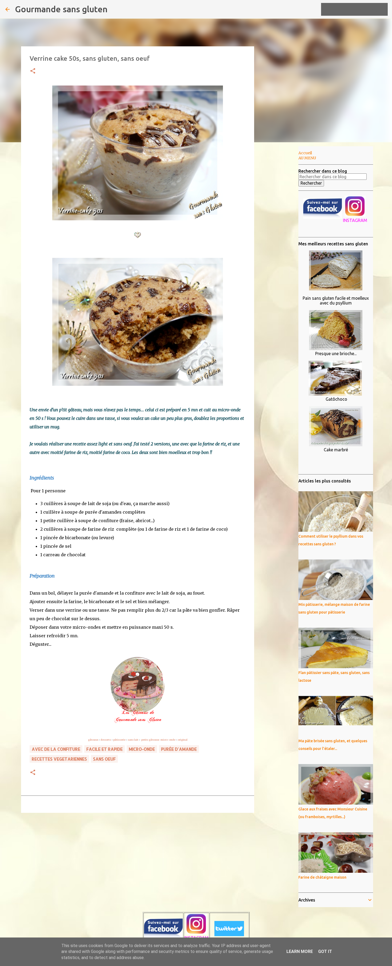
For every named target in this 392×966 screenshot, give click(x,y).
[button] (33, 71)
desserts (106, 739)
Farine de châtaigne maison (322, 877)
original (182, 739)
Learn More (299, 951)
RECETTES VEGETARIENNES (59, 759)
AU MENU (307, 158)
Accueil (305, 153)
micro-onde (168, 739)
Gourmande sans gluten (61, 9)
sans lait (133, 739)
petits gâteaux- (150, 739)
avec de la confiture (56, 749)
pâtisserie (119, 739)
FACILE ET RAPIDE (104, 749)
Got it (325, 951)
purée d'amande (179, 749)
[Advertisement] (281, 230)
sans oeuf (104, 759)
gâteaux (93, 739)
